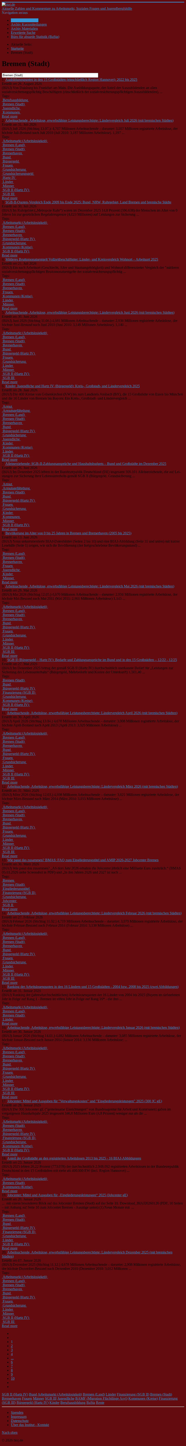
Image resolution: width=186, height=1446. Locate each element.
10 (13, 1378)
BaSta (90, 1402)
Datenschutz (20, 1421)
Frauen (27, 1398)
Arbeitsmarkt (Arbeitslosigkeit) (60, 1394)
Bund (33, 1394)
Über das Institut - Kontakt (30, 1425)
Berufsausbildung (73, 1402)
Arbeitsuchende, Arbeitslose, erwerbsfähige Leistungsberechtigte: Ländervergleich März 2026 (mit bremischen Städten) (92, 786)
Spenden (17, 1412)
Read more (9, 116)
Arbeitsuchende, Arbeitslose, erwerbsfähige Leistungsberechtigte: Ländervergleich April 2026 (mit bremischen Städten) (92, 713)
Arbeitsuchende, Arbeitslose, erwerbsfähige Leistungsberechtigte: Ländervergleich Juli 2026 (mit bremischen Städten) (89, 120)
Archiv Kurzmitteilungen (29, 24)
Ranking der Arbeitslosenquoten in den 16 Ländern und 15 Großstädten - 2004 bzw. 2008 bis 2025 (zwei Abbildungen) (93, 987)
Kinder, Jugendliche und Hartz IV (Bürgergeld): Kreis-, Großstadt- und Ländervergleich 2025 (72, 386)
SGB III (50, 1398)
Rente (100, 1402)
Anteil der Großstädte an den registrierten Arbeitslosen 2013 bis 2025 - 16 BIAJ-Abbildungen (74, 1158)
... (12, 1358)
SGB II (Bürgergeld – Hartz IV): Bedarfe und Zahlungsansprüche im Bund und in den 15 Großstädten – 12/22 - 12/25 (92, 660)
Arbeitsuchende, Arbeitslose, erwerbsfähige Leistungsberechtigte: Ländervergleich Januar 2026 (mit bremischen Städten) (93, 1027)
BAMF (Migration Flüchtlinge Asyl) (101, 1398)
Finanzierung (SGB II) (133, 1394)
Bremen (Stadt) (161, 1394)
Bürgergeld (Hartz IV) (33, 1402)
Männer (38, 1398)
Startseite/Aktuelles (24, 20)
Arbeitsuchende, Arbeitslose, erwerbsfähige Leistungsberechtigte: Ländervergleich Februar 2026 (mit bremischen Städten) (94, 913)
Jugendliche (65, 1398)
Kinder (54, 1402)
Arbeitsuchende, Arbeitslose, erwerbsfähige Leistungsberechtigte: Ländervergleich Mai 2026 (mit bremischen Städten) (89, 586)
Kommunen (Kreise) (143, 1398)
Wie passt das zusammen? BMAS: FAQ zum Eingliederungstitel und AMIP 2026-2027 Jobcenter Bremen (83, 860)
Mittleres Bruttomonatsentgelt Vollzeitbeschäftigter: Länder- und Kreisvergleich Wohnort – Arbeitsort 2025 (81, 259)
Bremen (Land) (94, 1394)
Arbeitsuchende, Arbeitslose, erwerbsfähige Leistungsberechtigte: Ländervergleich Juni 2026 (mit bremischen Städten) (89, 312)
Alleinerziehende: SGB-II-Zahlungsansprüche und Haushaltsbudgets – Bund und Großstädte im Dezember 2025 (85, 464)
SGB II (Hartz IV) (15, 1394)
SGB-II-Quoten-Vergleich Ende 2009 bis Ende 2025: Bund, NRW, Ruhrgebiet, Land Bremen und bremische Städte (88, 202)
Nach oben (9, 1432)
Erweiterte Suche (23, 33)
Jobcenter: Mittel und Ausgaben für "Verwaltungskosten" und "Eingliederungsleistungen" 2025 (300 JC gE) (84, 1101)
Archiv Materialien (24, 28)
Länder (111, 1394)
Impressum (19, 1417)
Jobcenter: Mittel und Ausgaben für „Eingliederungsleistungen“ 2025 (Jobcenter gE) (67, 1195)
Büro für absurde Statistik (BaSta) (35, 37)
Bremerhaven (11, 1398)
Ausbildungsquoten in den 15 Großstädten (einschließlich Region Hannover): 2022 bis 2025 (71, 79)
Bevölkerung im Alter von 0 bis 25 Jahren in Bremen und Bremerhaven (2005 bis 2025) (68, 533)
